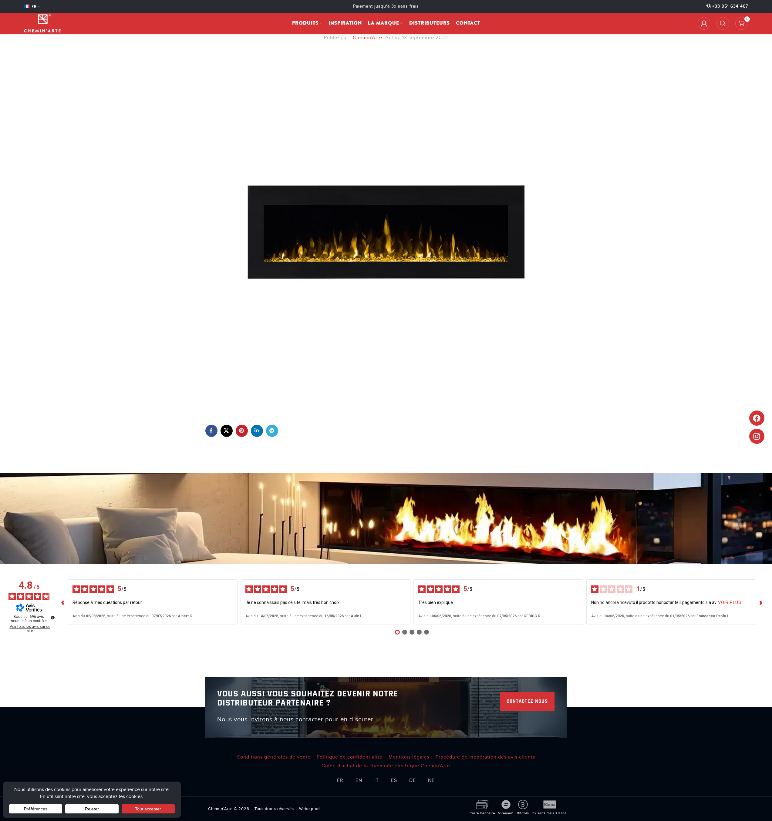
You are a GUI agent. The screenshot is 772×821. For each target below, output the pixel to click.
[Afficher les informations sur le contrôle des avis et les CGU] (52, 617)
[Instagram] (756, 436)
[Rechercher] (722, 23)
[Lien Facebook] (211, 431)
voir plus (729, 602)
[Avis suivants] (761, 602)
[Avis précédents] (63, 602)
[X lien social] (227, 431)
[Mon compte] (704, 23)
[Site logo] (42, 23)
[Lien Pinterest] (242, 431)
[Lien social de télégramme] (272, 431)
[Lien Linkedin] (257, 431)
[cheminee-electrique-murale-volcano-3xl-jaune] (386, 231)
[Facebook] (756, 418)
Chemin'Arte (367, 38)
